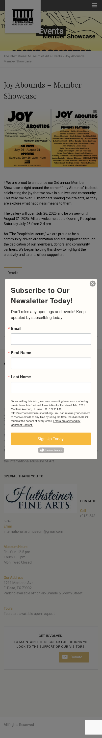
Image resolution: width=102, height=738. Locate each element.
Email (16, 328)
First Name (21, 353)
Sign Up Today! (51, 438)
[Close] (93, 283)
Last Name (21, 377)
